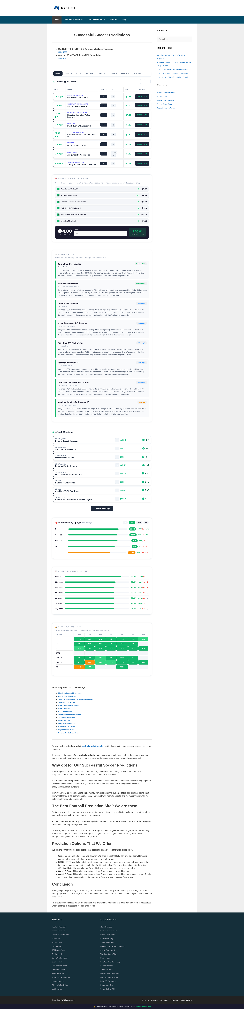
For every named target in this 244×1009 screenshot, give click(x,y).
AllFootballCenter (106, 970)
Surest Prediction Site (108, 950)
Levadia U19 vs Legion (68, 303)
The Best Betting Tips (108, 954)
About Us (145, 1000)
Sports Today (162, 96)
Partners (154, 1000)
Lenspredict (56, 939)
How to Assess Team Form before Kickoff (172, 77)
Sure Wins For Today (60, 958)
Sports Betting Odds (107, 989)
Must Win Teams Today (109, 977)
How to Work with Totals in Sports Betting (172, 73)
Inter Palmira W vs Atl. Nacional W (73, 402)
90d (139, 522)
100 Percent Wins (58, 950)
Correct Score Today (164, 104)
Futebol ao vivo (57, 954)
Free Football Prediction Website (112, 946)
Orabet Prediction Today (166, 108)
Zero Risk (137, 73)
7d (125, 522)
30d (131, 522)
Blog (124, 20)
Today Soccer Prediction (61, 977)
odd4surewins (57, 989)
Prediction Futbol (58, 973)
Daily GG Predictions (108, 981)
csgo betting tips (58, 981)
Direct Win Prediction (60, 985)
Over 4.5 (125, 73)
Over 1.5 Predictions (95, 20)
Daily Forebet (105, 958)
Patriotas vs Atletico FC (68, 363)
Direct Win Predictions (72, 20)
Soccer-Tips (56, 946)
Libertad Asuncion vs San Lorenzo (73, 382)
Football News (57, 942)
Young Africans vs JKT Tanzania (72, 323)
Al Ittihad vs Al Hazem (68, 283)
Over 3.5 (113, 73)
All (146, 522)
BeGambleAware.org (143, 1006)
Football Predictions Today (110, 973)
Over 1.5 (68, 73)
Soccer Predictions (107, 942)
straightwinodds (106, 927)
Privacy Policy (186, 1000)
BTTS (78, 73)
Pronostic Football (58, 970)
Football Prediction (59, 927)
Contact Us (164, 1000)
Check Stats (142, 96)
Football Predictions (107, 935)
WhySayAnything (106, 939)
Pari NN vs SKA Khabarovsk (70, 343)
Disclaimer (175, 1000)
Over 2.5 (101, 73)
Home (57, 20)
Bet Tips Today (57, 962)
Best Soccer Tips (106, 985)
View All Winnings (102, 508)
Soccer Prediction (58, 931)
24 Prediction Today (59, 966)
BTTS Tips (113, 20)
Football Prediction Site (109, 931)
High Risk (89, 73)
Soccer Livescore (106, 966)
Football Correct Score (60, 935)
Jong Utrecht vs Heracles (69, 264)
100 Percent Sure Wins (165, 100)
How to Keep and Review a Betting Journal (172, 69)
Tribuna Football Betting (165, 93)
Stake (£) (77, 229)
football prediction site (92, 746)
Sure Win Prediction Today (110, 962)
